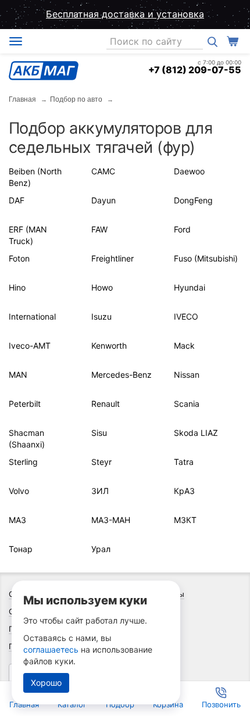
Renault (105, 404)
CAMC (103, 171)
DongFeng (193, 200)
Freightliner (112, 258)
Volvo (19, 491)
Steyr (101, 462)
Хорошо (46, 683)
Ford (182, 229)
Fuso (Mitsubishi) (206, 258)
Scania (186, 404)
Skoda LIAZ (196, 433)
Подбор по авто (76, 99)
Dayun (103, 200)
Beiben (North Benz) (35, 177)
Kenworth (109, 345)
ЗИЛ (100, 491)
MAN (18, 375)
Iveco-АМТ (30, 345)
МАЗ (17, 520)
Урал (100, 549)
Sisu (99, 433)
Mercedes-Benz (121, 375)
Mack (184, 345)
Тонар (21, 549)
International (32, 316)
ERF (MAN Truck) (28, 235)
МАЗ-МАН (110, 520)
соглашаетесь (50, 649)
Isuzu (101, 316)
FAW (99, 229)
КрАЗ (184, 491)
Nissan (186, 375)
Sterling (23, 462)
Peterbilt (25, 404)
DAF (16, 200)
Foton (19, 258)
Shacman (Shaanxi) (27, 438)
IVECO (186, 316)
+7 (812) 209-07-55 (194, 70)
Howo (102, 287)
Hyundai (189, 287)
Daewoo (189, 171)
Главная (22, 99)
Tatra (184, 462)
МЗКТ (185, 520)
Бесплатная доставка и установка (125, 14)
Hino (17, 287)
